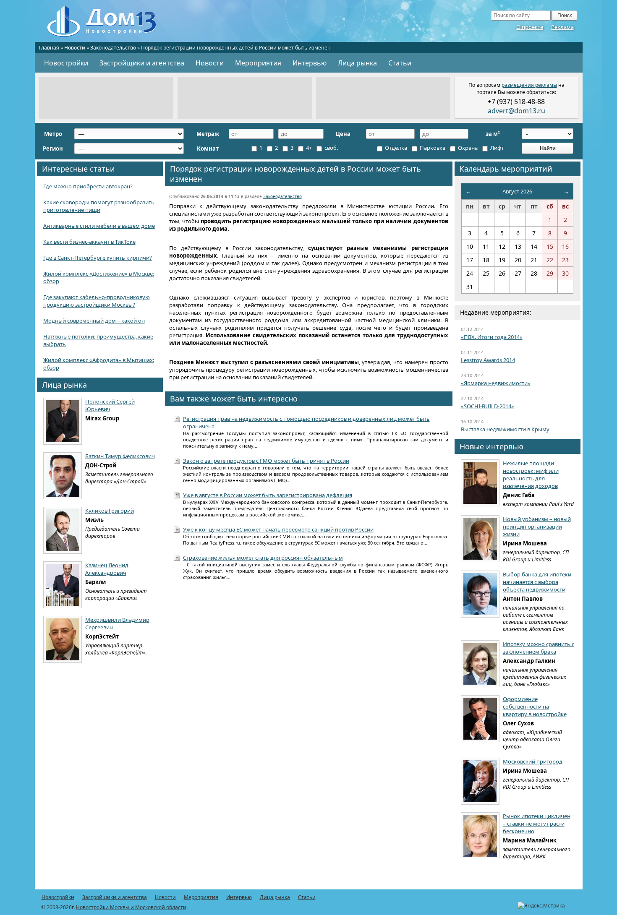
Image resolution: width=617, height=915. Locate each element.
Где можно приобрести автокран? (88, 186)
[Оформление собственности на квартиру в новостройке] (480, 718)
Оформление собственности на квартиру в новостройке (535, 706)
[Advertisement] (106, 98)
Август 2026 (517, 191)
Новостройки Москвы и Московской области (131, 907)
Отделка (395, 147)
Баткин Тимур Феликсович (120, 456)
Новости (74, 47)
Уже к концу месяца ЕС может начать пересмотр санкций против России (278, 529)
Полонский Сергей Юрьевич (110, 405)
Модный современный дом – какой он (94, 320)
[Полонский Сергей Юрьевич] (62, 421)
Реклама (562, 27)
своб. (330, 147)
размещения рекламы (529, 85)
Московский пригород (532, 761)
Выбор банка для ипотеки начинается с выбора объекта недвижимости (537, 582)
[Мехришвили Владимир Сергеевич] (62, 639)
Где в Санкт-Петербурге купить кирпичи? (97, 257)
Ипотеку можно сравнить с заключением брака (538, 647)
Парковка (431, 147)
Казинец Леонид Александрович (106, 568)
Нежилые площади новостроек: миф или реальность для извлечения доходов (531, 474)
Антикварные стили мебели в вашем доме (99, 225)
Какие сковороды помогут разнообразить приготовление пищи (98, 206)
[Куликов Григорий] (62, 530)
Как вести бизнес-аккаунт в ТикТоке (89, 241)
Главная (49, 47)
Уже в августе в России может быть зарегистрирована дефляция (267, 495)
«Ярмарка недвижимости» (496, 383)
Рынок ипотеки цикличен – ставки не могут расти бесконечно (536, 823)
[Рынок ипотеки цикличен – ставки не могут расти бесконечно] (480, 835)
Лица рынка (357, 63)
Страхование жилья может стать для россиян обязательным (263, 557)
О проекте (529, 27)
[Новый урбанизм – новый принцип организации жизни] (480, 538)
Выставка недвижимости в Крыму (505, 429)
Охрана (467, 147)
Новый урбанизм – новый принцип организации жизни (537, 526)
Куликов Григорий (109, 510)
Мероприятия (258, 63)
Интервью (310, 63)
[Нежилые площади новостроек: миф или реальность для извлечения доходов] (480, 482)
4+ (308, 147)
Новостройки (66, 63)
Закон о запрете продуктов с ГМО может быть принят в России (266, 460)
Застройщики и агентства (141, 63)
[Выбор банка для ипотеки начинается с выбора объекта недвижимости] (480, 594)
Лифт (496, 147)
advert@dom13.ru (516, 110)
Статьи (399, 63)
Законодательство (113, 47)
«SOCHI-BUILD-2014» (487, 406)
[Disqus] (308, 696)
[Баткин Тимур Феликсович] (62, 475)
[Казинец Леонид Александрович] (62, 584)
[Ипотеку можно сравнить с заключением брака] (480, 663)
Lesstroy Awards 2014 (488, 360)
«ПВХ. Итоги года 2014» (492, 337)
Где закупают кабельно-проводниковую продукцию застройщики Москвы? (96, 300)
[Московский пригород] (480, 781)
